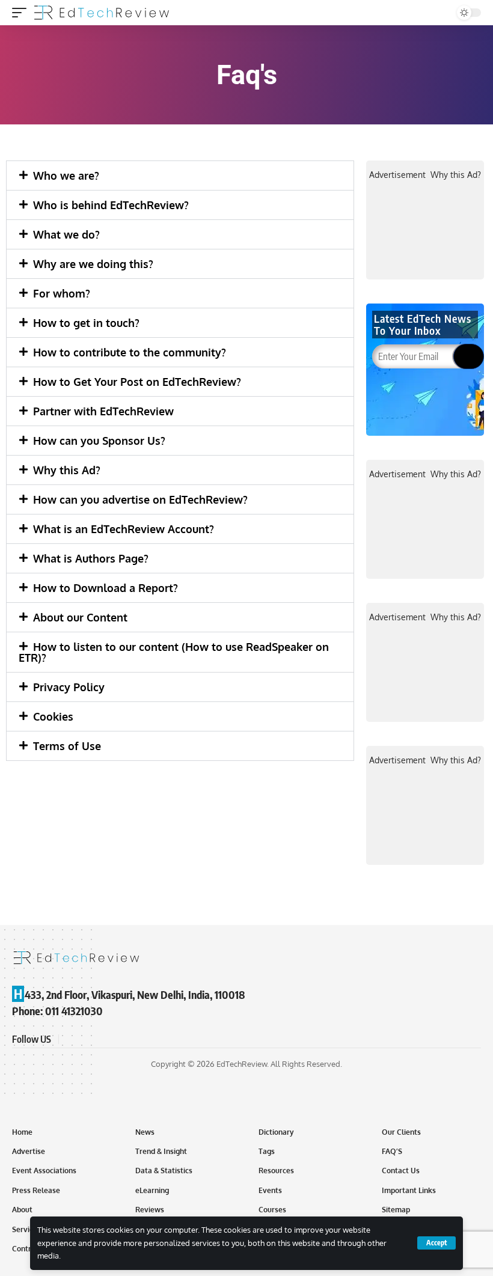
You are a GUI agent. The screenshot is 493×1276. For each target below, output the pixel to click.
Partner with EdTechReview (103, 411)
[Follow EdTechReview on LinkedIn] (127, 1039)
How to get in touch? (86, 322)
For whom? (61, 293)
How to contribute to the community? (129, 352)
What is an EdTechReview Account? (123, 529)
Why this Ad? (66, 470)
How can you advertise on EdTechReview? (140, 499)
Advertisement (397, 174)
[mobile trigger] (22, 12)
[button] (180, 175)
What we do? (66, 234)
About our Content (80, 617)
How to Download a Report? (105, 587)
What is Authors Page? (91, 558)
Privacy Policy (69, 687)
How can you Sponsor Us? (99, 440)
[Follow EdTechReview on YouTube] (98, 1039)
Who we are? (66, 175)
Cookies (53, 716)
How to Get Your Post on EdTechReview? (137, 381)
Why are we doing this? (93, 263)
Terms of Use (67, 745)
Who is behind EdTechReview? (111, 205)
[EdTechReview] (101, 12)
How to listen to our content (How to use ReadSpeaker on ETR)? (174, 652)
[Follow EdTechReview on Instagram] (113, 1039)
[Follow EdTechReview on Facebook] (69, 1039)
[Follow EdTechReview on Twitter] (84, 1039)
